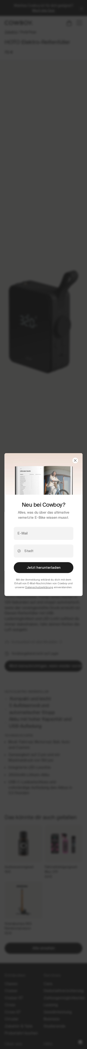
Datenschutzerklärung (39, 587)
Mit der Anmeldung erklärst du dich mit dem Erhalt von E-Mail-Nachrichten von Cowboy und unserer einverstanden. (43, 583)
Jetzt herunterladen (44, 567)
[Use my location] (19, 551)
